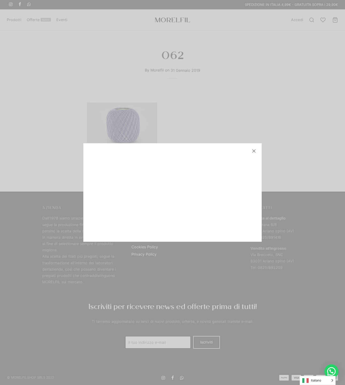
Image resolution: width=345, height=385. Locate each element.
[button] (331, 371)
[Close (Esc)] (254, 151)
